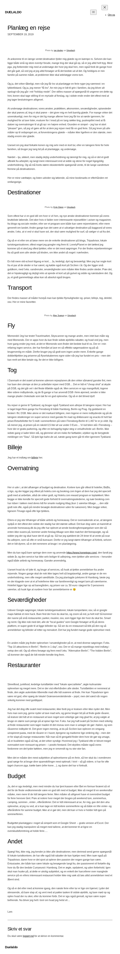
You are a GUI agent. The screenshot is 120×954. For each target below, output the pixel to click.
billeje (34, 457)
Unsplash (71, 50)
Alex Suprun (58, 315)
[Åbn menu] (93, 12)
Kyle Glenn (58, 207)
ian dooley (58, 50)
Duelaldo (13, 12)
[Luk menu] (105, 7)
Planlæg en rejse (29, 27)
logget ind (28, 936)
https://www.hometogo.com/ (81, 552)
